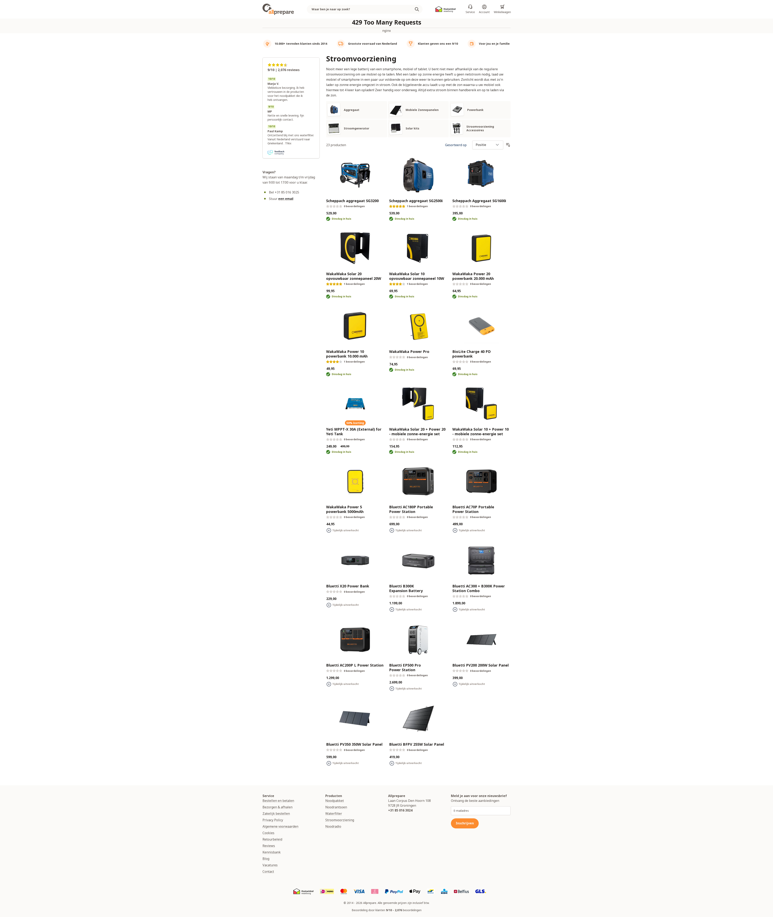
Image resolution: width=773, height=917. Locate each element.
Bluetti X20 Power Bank (347, 586)
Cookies (268, 833)
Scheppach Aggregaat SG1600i (479, 200)
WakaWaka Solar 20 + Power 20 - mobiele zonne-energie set (417, 431)
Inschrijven (465, 823)
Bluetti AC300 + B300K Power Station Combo (478, 588)
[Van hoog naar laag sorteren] (508, 145)
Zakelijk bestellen (276, 813)
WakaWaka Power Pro (409, 351)
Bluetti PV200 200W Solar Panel (480, 665)
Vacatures (270, 865)
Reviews (268, 846)
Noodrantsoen (336, 807)
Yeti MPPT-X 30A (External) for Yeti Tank (353, 431)
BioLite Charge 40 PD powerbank (471, 353)
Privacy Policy (272, 820)
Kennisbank (271, 852)
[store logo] (278, 9)
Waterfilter (333, 813)
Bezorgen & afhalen (277, 807)
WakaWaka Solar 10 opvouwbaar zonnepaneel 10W (416, 276)
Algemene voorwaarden (280, 826)
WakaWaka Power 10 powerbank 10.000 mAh (347, 353)
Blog (265, 858)
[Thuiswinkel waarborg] (445, 9)
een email (285, 198)
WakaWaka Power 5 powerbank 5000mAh (345, 509)
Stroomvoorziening (339, 820)
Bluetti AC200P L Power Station (354, 665)
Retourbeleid (272, 839)
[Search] (418, 9)
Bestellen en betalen (278, 800)
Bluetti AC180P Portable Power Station (411, 509)
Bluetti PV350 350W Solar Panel (354, 744)
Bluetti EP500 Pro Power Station (405, 667)
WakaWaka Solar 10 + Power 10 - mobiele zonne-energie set (480, 431)
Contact (268, 871)
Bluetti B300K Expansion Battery (406, 588)
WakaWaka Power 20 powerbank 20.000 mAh (473, 276)
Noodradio (333, 826)
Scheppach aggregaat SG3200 (352, 200)
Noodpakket (334, 800)
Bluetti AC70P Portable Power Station (473, 509)
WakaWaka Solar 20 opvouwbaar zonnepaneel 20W (353, 276)
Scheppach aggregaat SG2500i (416, 200)
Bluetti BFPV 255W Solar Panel (416, 744)
